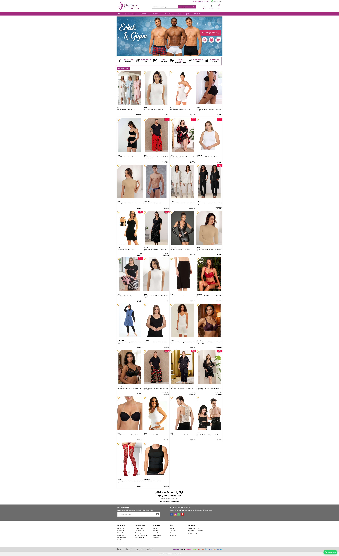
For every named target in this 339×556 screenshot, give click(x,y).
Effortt (119, 108)
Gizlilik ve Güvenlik (139, 537)
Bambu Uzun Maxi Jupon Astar (177, 295)
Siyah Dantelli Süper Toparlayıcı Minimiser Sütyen (130, 388)
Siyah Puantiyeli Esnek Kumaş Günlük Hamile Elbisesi (156, 250)
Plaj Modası (120, 542)
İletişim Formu (173, 535)
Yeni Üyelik (173, 530)
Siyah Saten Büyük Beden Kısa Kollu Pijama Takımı (182, 388)
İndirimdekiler (156, 533)
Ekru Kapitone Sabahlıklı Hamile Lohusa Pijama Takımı (182, 203)
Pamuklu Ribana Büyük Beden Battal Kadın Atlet (155, 342)
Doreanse (147, 201)
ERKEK (133, 14)
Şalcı (171, 433)
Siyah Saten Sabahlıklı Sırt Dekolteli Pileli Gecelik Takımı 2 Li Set (209, 389)
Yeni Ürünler (156, 530)
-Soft (160, 554)
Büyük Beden (120, 533)
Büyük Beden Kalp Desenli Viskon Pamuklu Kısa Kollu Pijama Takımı (156, 157)
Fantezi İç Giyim (121, 535)
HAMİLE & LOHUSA (168, 14)
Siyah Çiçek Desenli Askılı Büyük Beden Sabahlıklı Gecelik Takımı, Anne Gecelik (182, 157)
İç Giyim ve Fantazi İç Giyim (169, 492)
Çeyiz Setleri (120, 539)
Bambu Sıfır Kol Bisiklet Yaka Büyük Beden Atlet (208, 156)
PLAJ (179, 14)
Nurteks (199, 294)
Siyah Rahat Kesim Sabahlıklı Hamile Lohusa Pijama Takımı (209, 203)
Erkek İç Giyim (120, 530)
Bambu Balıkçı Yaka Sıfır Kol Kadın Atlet (153, 109)
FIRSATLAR (197, 14)
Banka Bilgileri (156, 537)
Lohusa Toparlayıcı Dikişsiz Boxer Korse (180, 109)
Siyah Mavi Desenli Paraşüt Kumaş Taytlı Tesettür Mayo (130, 342)
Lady (145, 155)
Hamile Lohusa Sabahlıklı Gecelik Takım (127, 109)
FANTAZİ (155, 14)
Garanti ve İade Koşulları (141, 535)
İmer (119, 155)
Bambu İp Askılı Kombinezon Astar (126, 249)
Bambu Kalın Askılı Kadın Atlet (151, 434)
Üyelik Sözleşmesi (139, 530)
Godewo (120, 433)
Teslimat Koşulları (139, 528)
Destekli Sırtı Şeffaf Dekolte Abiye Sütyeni (128, 434)
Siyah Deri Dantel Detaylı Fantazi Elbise (180, 249)
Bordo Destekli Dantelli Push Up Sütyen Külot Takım (209, 296)
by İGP (119, 479)
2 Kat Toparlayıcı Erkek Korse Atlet (152, 481)
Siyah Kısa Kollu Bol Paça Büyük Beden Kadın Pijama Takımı (156, 389)
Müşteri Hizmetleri (157, 535)
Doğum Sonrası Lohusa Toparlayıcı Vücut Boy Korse (182, 342)
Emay (171, 108)
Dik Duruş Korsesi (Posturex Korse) (179, 434)
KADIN (125, 14)
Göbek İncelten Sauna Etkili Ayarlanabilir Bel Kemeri (209, 435)
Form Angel (121, 340)
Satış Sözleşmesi (139, 533)
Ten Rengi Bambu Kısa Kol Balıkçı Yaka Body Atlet (130, 203)
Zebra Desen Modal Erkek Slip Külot (152, 203)
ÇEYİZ (187, 14)
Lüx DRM (199, 155)
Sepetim (172, 533)
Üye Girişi (172, 528)
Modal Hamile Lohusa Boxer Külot (126, 156)
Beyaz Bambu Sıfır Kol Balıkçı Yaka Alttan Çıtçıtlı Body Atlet (156, 296)
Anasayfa (155, 528)
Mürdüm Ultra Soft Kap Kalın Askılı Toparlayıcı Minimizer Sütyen (209, 342)
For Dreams (173, 248)
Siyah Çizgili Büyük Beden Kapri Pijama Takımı (129, 295)
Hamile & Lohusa (121, 537)
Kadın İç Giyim (120, 528)
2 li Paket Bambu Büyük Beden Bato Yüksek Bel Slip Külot (209, 110)
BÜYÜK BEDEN (144, 14)
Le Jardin (199, 340)
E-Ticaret (164, 554)
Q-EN (145, 108)
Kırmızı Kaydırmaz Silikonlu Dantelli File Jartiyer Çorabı (130, 481)
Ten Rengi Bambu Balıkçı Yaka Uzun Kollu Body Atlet (209, 250)
